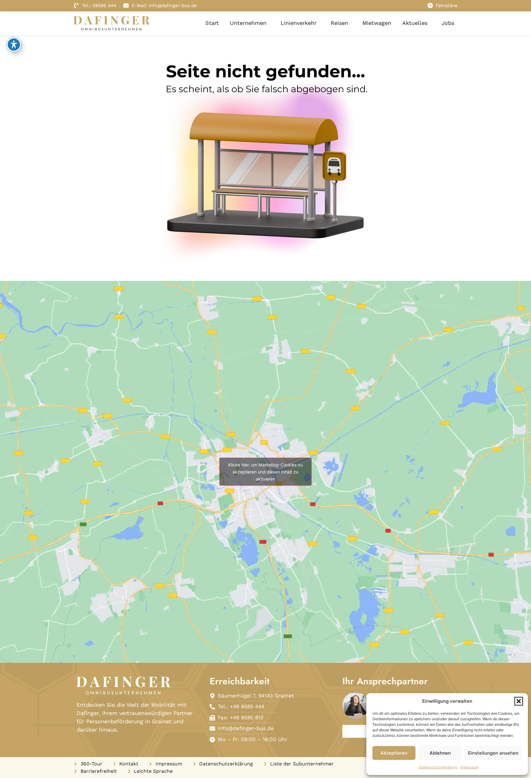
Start (212, 23)
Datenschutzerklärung (438, 767)
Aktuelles (414, 23)
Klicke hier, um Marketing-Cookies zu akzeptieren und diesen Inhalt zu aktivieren (265, 471)
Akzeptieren (393, 753)
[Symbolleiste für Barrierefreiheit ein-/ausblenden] (13, 44)
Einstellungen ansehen (493, 753)
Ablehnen (440, 753)
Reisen (339, 23)
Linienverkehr (299, 23)
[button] (519, 701)
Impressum (469, 767)
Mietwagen (376, 23)
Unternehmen (248, 23)
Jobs (448, 23)
